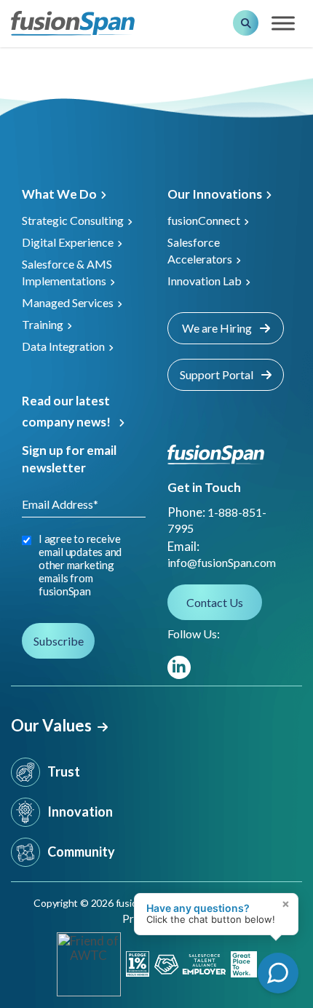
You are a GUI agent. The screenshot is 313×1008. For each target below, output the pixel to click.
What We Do (59, 194)
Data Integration (63, 346)
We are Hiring (218, 328)
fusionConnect (203, 220)
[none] (283, 935)
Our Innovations (214, 194)
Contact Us (214, 602)
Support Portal (217, 374)
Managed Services (68, 302)
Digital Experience (68, 242)
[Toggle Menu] (283, 23)
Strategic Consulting (73, 220)
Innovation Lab (204, 280)
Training (42, 324)
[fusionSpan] (73, 22)
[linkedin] (179, 667)
